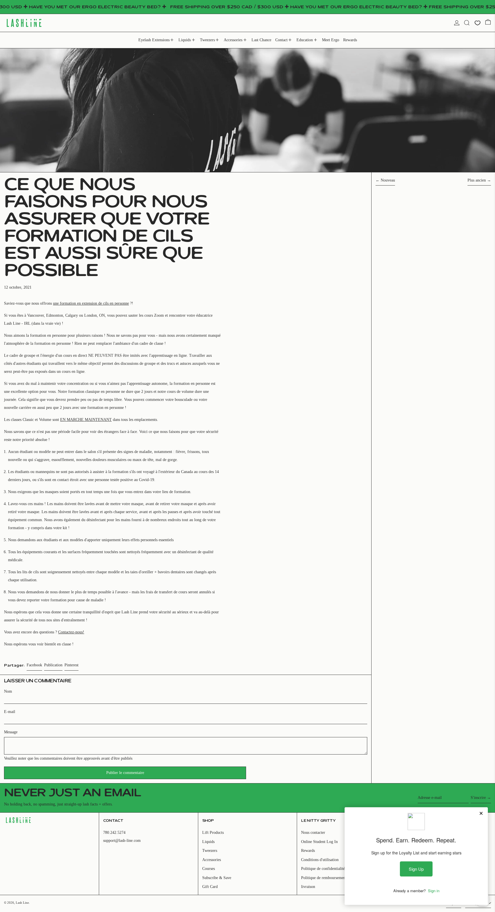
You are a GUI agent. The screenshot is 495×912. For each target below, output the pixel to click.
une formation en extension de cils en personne (91, 303)
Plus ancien (476, 180)
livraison (308, 887)
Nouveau (388, 180)
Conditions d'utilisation (320, 860)
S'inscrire (478, 797)
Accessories (211, 860)
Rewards (308, 850)
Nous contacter (313, 832)
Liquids (208, 842)
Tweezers (209, 850)
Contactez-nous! (71, 632)
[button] (467, 23)
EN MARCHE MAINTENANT (86, 419)
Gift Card (210, 887)
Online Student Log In (319, 842)
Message (10, 732)
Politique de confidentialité (323, 868)
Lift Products (213, 832)
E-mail (9, 712)
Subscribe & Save (216, 878)
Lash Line (22, 902)
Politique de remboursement (324, 878)
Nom (8, 691)
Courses (208, 868)
